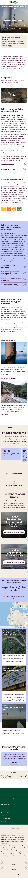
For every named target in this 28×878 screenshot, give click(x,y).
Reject (14, 869)
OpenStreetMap (7, 627)
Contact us (14, 762)
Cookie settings (14, 874)
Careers (5, 821)
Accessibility (6, 818)
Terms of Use (7, 813)
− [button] (26, 626)
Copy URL (23, 776)
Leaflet (1, 627)
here (10, 45)
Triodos (5, 794)
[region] (14, 615)
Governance (6, 810)
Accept (14, 864)
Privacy (5, 815)
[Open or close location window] (21, 606)
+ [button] (26, 623)
